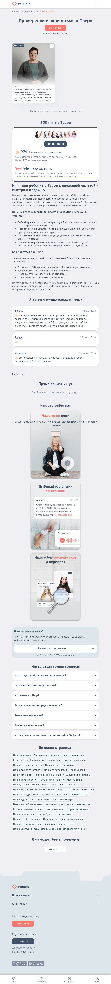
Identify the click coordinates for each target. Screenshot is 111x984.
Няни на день (20, 799)
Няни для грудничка (74, 828)
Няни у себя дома (22, 774)
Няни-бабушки (45, 814)
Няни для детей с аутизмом (60, 765)
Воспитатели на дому (53, 779)
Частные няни (74, 779)
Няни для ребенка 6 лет (26, 784)
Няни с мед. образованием (27, 804)
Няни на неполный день (26, 828)
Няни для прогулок (23, 824)
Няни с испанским (51, 828)
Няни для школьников (72, 819)
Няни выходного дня (75, 760)
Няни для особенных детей (27, 765)
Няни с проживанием (73, 755)
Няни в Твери (32, 11)
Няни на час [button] (48, 11)
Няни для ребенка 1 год (43, 799)
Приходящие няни (78, 809)
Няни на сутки (41, 794)
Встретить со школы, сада (27, 809)
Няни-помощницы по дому (49, 774)
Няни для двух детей (55, 769)
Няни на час (64, 789)
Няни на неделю (68, 784)
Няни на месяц (49, 784)
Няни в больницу (46, 824)
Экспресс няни (59, 794)
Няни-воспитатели (83, 789)
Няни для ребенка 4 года (26, 819)
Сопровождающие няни (46, 755)
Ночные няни (54, 760)
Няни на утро (66, 799)
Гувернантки (37, 760)
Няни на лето (50, 819)
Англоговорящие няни (78, 774)
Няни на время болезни (25, 779)
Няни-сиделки (63, 814)
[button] (55, 675)
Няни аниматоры (54, 804)
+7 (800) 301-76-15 (23, 948)
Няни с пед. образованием (27, 769)
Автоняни (26, 755)
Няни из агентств (78, 794)
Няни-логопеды (21, 794)
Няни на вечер (65, 824)
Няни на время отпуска (77, 804)
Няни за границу (78, 769)
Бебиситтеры (20, 760)
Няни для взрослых (23, 814)
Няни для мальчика (55, 809)
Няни (15, 755)
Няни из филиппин (45, 789)
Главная (16, 11)
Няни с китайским (23, 789)
